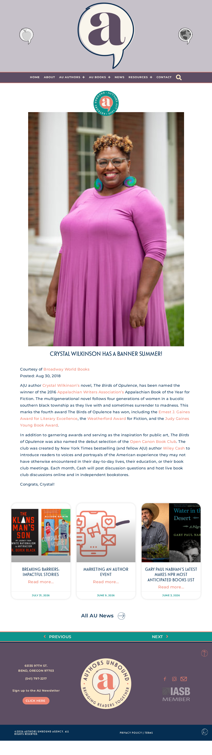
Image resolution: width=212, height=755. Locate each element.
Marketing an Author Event (105, 572)
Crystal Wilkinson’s (61, 385)
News (119, 77)
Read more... (41, 581)
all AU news (97, 616)
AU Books (97, 77)
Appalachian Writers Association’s (90, 392)
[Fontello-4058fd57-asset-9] (174, 679)
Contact (164, 77)
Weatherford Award (106, 418)
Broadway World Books (66, 369)
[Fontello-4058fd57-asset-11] (165, 679)
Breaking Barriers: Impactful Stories (41, 572)
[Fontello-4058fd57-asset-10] (184, 679)
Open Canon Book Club (153, 441)
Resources (138, 77)
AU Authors (69, 77)
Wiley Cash (174, 448)
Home (35, 77)
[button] (179, 77)
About (49, 77)
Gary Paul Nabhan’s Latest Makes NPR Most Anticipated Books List (171, 574)
